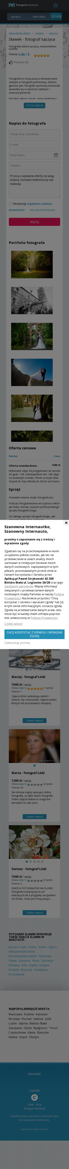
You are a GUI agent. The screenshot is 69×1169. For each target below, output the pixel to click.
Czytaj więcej (13, 624)
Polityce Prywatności (44, 618)
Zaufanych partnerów (18, 586)
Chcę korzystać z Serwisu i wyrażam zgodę (34, 634)
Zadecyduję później (17, 643)
